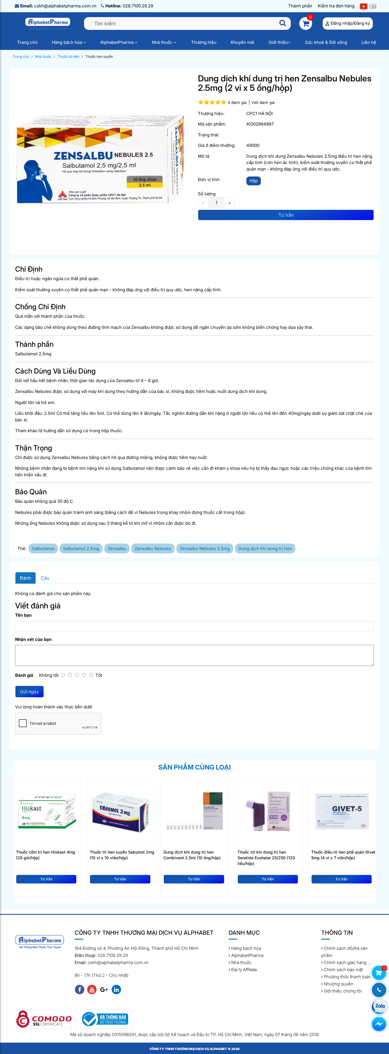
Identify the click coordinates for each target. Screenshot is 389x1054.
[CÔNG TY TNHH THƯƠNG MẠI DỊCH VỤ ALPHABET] (48, 23)
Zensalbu (117, 548)
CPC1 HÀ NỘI (259, 113)
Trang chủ (27, 42)
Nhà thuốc (163, 42)
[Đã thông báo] (104, 1019)
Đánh (25, 578)
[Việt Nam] (363, 6)
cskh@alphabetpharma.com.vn (58, 6)
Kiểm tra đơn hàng (336, 6)
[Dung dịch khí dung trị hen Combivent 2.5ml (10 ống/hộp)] (194, 811)
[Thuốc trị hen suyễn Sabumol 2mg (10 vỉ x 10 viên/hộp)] (120, 811)
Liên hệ (368, 42)
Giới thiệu (278, 42)
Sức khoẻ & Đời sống (326, 42)
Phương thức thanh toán (347, 976)
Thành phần (300, 6)
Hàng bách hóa (67, 42)
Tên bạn (23, 615)
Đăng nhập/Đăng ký (350, 23)
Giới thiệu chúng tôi (342, 991)
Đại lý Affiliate (243, 969)
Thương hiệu (203, 42)
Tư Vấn (286, 215)
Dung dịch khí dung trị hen (265, 548)
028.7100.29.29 (129, 6)
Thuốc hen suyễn (99, 56)
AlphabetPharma (117, 42)
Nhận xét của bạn (33, 639)
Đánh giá (24, 675)
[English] (372, 6)
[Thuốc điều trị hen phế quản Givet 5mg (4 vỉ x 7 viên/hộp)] (342, 811)
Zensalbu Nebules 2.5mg (205, 548)
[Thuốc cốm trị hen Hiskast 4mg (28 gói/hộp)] (47, 811)
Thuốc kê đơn (68, 56)
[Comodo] (44, 1019)
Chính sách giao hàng (345, 962)
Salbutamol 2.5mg (81, 548)
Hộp (253, 180)
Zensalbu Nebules (153, 548)
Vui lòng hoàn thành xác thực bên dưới (53, 706)
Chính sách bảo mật (343, 969)
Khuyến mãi (242, 42)
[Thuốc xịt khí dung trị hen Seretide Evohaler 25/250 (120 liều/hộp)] (268, 811)
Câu (45, 578)
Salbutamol (43, 548)
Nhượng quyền (338, 984)
